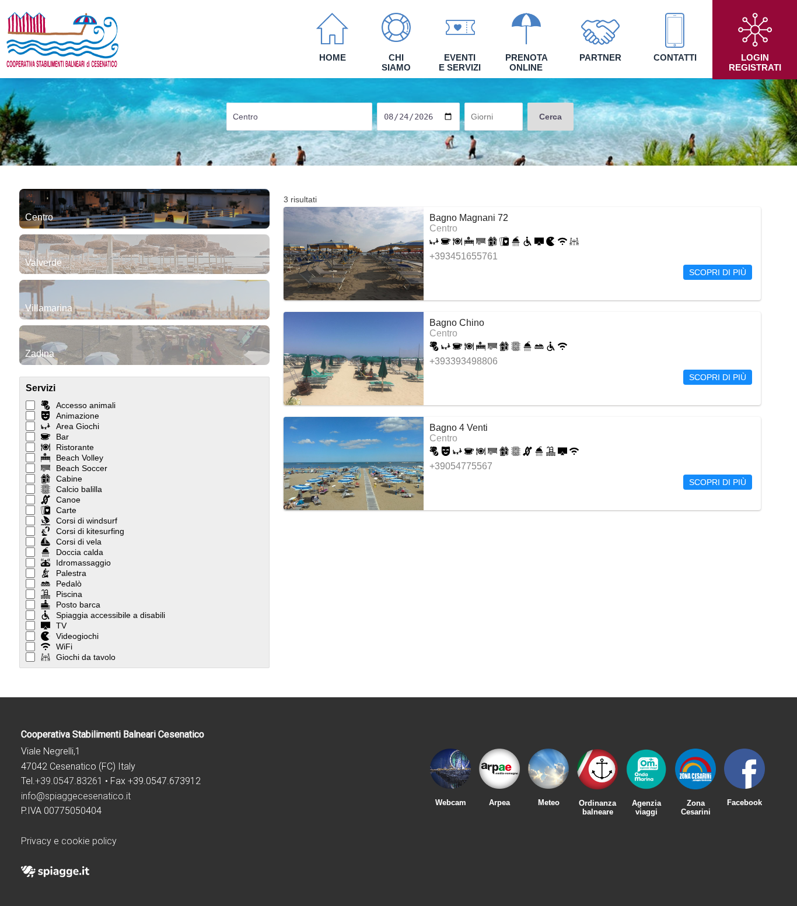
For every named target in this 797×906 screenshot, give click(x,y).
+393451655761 (463, 256)
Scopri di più (717, 272)
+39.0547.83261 (69, 780)
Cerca (550, 116)
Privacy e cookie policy (69, 841)
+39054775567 (460, 466)
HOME (332, 57)
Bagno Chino (456, 323)
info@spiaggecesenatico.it (76, 796)
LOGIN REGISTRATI (755, 62)
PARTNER (600, 57)
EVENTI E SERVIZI (460, 62)
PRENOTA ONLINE (526, 62)
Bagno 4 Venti (458, 428)
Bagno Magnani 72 (468, 218)
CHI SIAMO (396, 62)
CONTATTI (675, 57)
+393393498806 (463, 361)
